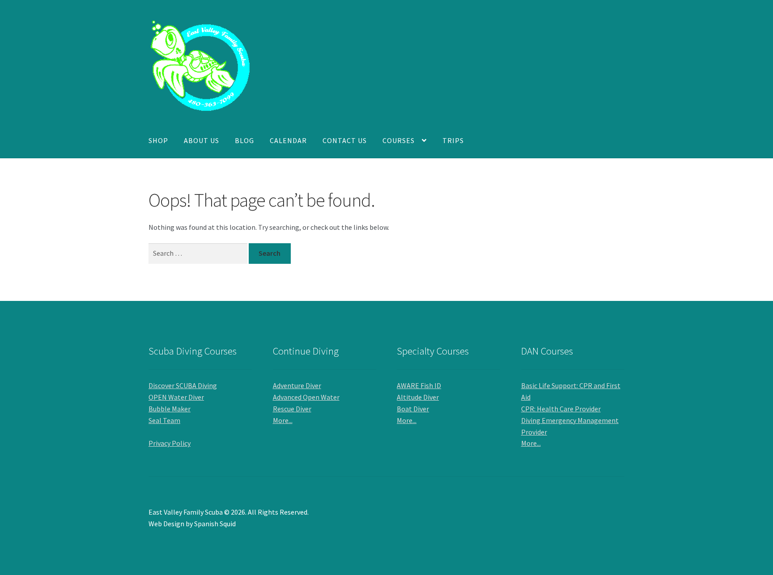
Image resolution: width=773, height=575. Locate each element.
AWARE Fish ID (419, 385)
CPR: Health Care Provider (561, 408)
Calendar (288, 140)
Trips (453, 140)
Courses (398, 140)
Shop (158, 140)
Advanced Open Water (306, 397)
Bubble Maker (170, 408)
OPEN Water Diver (176, 397)
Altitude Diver (418, 397)
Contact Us (345, 140)
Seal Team (164, 420)
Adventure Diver (297, 385)
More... (283, 420)
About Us (201, 140)
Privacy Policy (170, 443)
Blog (244, 140)
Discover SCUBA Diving (183, 385)
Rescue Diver (292, 408)
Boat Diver (413, 408)
